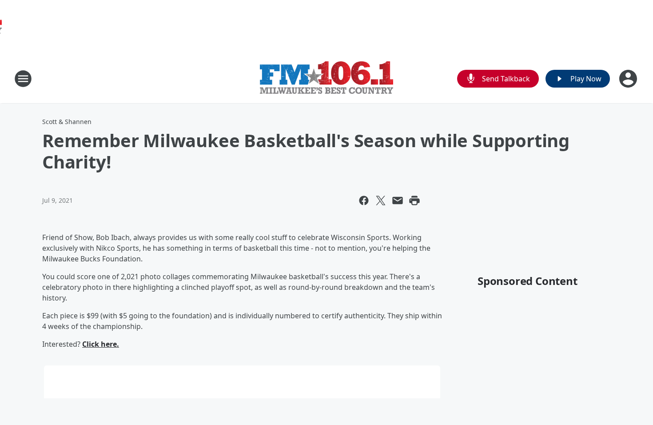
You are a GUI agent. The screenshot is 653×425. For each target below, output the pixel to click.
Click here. (100, 344)
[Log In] (629, 79)
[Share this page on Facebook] (364, 200)
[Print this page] (414, 200)
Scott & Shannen (67, 121)
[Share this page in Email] (397, 200)
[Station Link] (326, 78)
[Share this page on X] (380, 200)
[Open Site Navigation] (23, 79)
